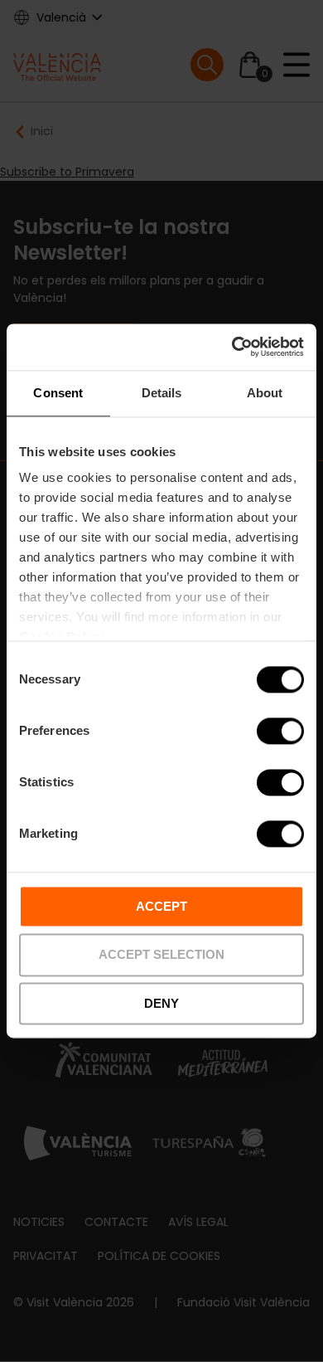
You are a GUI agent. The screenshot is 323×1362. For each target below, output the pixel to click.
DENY (161, 1003)
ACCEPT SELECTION (161, 955)
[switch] (280, 730)
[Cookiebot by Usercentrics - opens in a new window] (232, 347)
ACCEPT (161, 906)
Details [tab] (162, 393)
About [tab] (265, 393)
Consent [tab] (58, 393)
